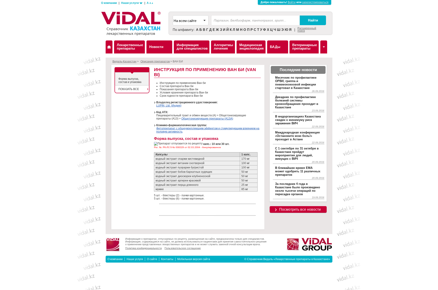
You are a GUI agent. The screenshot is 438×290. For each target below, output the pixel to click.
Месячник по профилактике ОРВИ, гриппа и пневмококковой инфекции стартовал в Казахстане (295, 83)
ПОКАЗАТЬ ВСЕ (128, 89)
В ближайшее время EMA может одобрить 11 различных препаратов (297, 171)
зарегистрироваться (315, 2)
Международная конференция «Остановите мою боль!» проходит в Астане (297, 136)
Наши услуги (130, 3)
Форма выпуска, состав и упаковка (129, 80)
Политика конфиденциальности (143, 248)
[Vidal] (323, 46)
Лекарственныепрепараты (130, 46)
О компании (109, 3)
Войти (292, 2)
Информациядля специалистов (192, 46)
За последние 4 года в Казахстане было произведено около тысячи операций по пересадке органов (297, 189)
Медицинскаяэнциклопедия (251, 46)
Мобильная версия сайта (193, 259)
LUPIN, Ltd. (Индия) (168, 105)
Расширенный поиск (306, 29)
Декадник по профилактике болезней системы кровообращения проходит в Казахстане (296, 102)
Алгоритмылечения (223, 46)
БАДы (275, 47)
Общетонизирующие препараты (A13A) (207, 118)
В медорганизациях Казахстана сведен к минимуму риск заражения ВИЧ (298, 120)
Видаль (109, 46)
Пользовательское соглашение (182, 248)
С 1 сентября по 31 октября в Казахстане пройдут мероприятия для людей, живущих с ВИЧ (297, 153)
